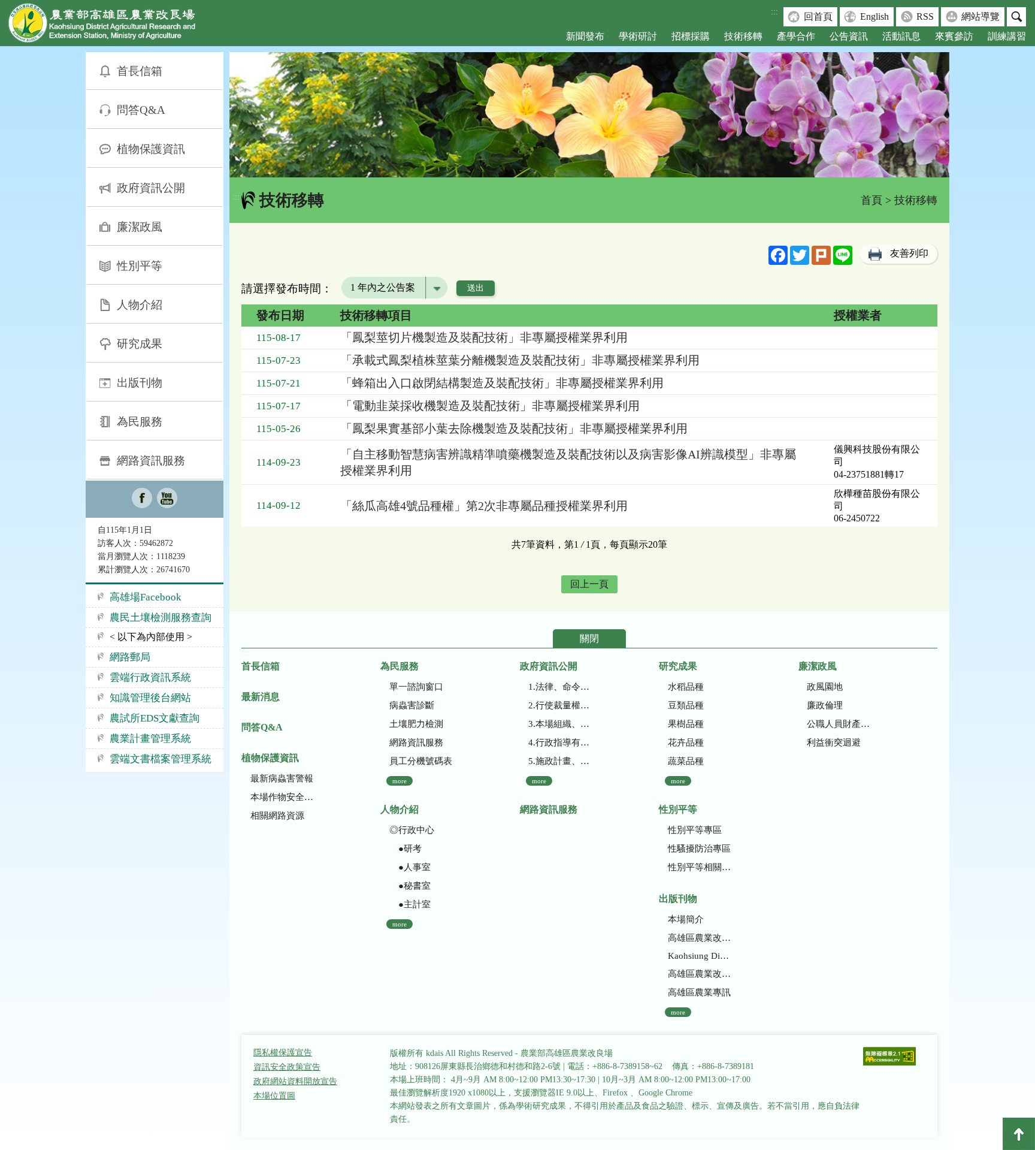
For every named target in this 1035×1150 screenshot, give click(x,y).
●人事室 (410, 867)
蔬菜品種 (686, 761)
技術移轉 (743, 36)
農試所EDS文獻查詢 (154, 718)
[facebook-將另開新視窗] (142, 499)
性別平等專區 (695, 830)
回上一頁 (589, 584)
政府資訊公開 (151, 188)
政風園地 (825, 687)
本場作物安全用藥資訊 (281, 797)
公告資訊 (849, 36)
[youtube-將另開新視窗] (167, 499)
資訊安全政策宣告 (286, 1067)
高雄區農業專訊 (699, 992)
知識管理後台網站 (150, 698)
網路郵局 (130, 657)
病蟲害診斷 (411, 705)
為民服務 (139, 421)
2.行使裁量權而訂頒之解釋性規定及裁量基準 (559, 705)
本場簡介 (686, 919)
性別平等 (139, 265)
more (399, 780)
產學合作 (796, 36)
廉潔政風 (139, 227)
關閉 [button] (589, 638)
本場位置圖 (274, 1095)
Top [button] (1019, 1134)
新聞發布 (585, 36)
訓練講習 (1007, 36)
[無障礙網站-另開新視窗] (889, 1057)
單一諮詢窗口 (416, 687)
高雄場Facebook (145, 597)
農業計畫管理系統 (150, 738)
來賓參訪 (954, 36)
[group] (589, 114)
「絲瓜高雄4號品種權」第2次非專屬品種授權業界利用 (484, 505)
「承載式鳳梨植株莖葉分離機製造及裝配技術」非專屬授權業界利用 (520, 360)
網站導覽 (980, 16)
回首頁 (818, 16)
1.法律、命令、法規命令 (559, 687)
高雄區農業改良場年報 (699, 974)
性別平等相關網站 (699, 867)
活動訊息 (901, 36)
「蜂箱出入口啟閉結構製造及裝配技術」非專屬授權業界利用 (502, 383)
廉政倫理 (825, 705)
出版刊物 (139, 382)
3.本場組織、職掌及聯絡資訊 (559, 724)
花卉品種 (686, 742)
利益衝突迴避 (834, 742)
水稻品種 (686, 687)
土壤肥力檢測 (416, 724)
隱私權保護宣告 (282, 1052)
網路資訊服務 (151, 460)
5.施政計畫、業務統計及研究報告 (559, 761)
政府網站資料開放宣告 (295, 1081)
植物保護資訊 (151, 149)
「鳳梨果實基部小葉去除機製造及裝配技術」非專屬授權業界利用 (514, 428)
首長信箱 (139, 71)
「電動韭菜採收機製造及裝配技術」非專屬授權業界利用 (490, 405)
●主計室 (410, 904)
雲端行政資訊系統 (150, 677)
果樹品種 (686, 724)
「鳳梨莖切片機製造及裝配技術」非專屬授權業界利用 (484, 337)
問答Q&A (141, 110)
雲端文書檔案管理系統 (160, 759)
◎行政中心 (411, 830)
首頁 (871, 200)
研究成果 (139, 343)
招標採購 (690, 36)
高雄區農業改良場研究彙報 (699, 938)
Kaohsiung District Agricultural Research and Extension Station (699, 956)
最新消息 (260, 697)
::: (774, 11)
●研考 (405, 848)
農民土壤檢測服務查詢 (160, 617)
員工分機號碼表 (420, 761)
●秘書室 (410, 886)
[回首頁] (111, 25)
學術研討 (638, 36)
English (874, 16)
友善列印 (909, 253)
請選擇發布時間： (286, 288)
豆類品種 (686, 705)
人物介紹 (139, 304)
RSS (925, 16)
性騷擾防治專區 (699, 848)
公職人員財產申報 (838, 724)
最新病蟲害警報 (281, 778)
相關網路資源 (277, 815)
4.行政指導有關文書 (559, 742)
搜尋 (1016, 16)
